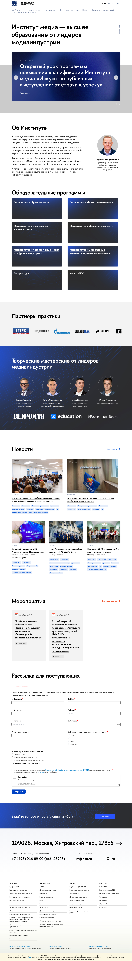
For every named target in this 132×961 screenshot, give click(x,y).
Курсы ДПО (77, 273)
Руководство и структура (18, 890)
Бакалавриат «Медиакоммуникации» (91, 202)
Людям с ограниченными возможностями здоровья (23, 931)
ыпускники (96, 509)
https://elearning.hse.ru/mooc (99, 947)
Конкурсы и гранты (76, 907)
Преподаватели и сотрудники (24, 12)
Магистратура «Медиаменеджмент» (91, 226)
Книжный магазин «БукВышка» (109, 894)
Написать (105, 816)
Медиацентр (103, 900)
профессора (63, 569)
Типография (103, 897)
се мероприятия (109, 601)
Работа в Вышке (14, 939)
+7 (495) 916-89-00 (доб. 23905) (38, 858)
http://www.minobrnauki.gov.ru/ (19, 947)
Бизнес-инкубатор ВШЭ (47, 918)
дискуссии (30, 509)
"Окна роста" (25, 506)
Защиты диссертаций (77, 900)
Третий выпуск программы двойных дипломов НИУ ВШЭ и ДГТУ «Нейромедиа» (65, 551)
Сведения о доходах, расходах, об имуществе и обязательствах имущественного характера (21, 919)
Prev (16, 77)
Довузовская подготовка (47, 890)
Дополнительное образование (49, 911)
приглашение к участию (19, 512)
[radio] (94, 735)
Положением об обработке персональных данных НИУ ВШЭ (67, 770)
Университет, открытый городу (87, 506)
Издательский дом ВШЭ (107, 890)
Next (116, 77)
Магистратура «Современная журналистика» (31, 227)
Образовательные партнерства (50, 921)
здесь (114, 956)
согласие (40, 772)
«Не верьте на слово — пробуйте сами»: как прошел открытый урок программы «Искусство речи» (36, 499)
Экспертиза (15, 506)
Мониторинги (74, 894)
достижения (44, 506)
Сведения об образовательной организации (20, 926)
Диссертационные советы (78, 897)
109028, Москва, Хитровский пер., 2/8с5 (62, 843)
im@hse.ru (83, 858)
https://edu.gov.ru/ (56, 947)
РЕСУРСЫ (103, 883)
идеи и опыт (54, 506)
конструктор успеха (18, 509)
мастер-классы (49, 509)
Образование (54, 560)
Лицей (41, 887)
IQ (57, 509)
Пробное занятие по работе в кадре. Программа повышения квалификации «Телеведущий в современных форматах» (28, 629)
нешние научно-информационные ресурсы (81, 912)
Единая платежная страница (18, 935)
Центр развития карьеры (47, 914)
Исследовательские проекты (79, 890)
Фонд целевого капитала (17, 911)
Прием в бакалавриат (46, 897)
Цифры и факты (14, 887)
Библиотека (103, 887)
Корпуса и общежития (16, 900)
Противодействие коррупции (19, 914)
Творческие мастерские (69, 10)
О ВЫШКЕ (13, 883)
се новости (112, 449)
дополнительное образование (38, 512)
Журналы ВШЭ (104, 904)
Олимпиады (43, 894)
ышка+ (42, 900)
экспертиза (39, 509)
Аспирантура (21, 273)
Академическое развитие (78, 904)
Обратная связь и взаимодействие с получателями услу (51, 925)
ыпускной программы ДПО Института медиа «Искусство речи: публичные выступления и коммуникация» (28, 553)
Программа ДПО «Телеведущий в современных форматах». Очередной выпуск (103, 551)
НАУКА (72, 883)
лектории (35, 506)
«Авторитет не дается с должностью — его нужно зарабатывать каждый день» (90, 499)
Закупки (12, 904)
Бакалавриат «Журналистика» (31, 202)
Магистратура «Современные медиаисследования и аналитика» (90, 251)
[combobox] (92, 724)
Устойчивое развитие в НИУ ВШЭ (20, 894)
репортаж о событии (18, 569)
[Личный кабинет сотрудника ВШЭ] (112, 3)
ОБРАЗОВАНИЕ (45, 883)
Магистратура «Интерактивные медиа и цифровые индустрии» (36, 251)
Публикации (103, 907)
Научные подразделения (78, 887)
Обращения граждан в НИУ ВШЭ (20, 907)
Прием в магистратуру (47, 904)
